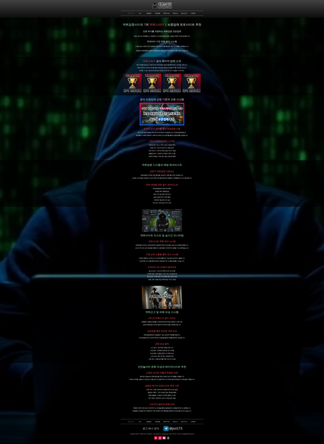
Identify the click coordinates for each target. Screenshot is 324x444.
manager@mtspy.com (188, 434)
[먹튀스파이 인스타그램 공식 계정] (160, 438)
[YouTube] (164, 438)
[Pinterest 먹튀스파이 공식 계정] (155, 438)
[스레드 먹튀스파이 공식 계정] (168, 438)
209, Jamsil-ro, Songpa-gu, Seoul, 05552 (164, 434)
